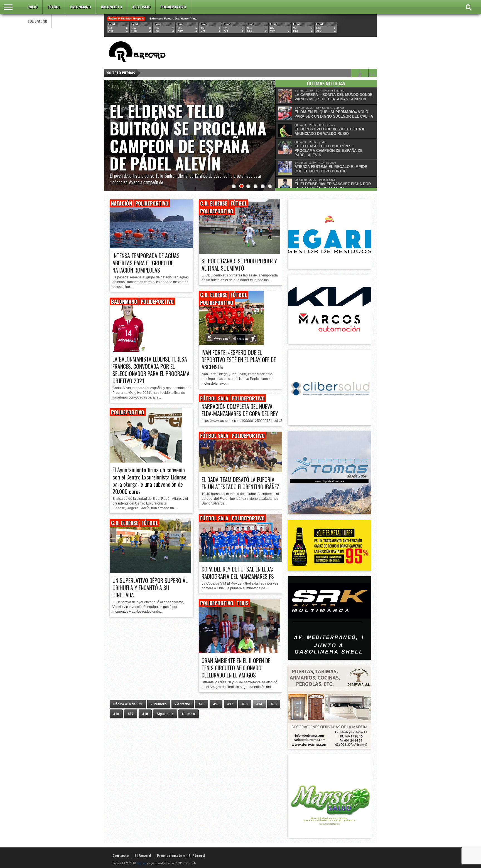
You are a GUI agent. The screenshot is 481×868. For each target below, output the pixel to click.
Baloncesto (111, 6)
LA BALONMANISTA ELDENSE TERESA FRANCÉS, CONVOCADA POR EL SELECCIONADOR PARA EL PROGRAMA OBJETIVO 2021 (151, 370)
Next (269, 130)
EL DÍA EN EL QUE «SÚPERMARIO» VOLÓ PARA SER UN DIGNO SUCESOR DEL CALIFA (334, 114)
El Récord (143, 855)
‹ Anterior (182, 704)
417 (131, 714)
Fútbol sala (214, 398)
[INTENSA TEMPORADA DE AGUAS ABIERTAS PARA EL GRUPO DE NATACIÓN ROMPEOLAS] (151, 246)
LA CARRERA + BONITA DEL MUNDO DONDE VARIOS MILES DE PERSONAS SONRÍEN (333, 97)
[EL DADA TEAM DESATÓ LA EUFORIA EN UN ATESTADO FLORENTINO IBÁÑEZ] (240, 470)
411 (216, 704)
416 (116, 714)
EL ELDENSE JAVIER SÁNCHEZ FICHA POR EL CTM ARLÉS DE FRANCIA (333, 186)
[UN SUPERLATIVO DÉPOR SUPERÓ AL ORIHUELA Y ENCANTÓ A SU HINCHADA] (150, 571)
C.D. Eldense (213, 203)
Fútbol (54, 6)
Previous (109, 130)
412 (230, 704)
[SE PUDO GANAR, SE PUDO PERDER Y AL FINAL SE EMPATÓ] (239, 252)
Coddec (141, 863)
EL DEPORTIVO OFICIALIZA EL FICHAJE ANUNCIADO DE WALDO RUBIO (330, 131)
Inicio (32, 6)
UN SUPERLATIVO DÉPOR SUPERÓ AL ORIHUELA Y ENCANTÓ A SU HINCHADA (150, 587)
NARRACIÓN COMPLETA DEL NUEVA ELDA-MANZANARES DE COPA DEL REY (240, 410)
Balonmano (80, 6)
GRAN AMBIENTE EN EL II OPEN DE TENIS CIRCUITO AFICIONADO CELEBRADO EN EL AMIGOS (236, 667)
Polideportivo (173, 6)
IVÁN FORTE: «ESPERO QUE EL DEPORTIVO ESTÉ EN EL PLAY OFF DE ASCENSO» (239, 359)
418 (145, 714)
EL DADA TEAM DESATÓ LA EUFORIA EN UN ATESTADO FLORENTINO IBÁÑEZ (240, 483)
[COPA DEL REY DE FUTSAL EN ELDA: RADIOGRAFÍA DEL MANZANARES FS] (240, 560)
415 (274, 704)
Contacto (120, 855)
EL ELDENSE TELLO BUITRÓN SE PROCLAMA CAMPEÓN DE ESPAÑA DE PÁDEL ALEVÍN (188, 137)
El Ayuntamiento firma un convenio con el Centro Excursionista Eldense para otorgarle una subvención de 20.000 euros (149, 481)
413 (245, 704)
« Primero (158, 704)
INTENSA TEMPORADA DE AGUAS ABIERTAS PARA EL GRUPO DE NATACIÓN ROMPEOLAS (146, 262)
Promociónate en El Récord (181, 855)
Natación (121, 203)
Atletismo (141, 6)
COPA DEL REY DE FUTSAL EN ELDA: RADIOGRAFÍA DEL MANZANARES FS (238, 572)
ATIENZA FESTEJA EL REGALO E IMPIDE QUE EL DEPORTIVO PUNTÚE (331, 169)
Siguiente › (165, 714)
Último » (188, 714)
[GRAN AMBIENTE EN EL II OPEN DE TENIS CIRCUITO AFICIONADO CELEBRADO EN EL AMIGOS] (239, 651)
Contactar (37, 20)
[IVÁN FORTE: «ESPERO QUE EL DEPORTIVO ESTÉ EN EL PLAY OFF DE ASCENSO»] (231, 343)
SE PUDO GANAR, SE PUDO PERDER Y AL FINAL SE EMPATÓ (239, 264)
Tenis (242, 603)
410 (202, 704)
